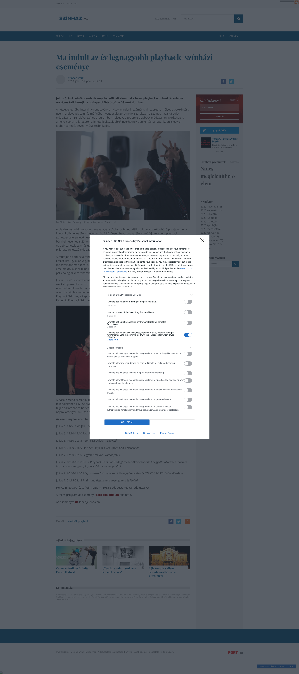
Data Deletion (131, 433)
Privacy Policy (167, 433)
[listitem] (149, 295)
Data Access (149, 433)
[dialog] (149, 337)
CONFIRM (127, 422)
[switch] (188, 302)
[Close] (203, 241)
